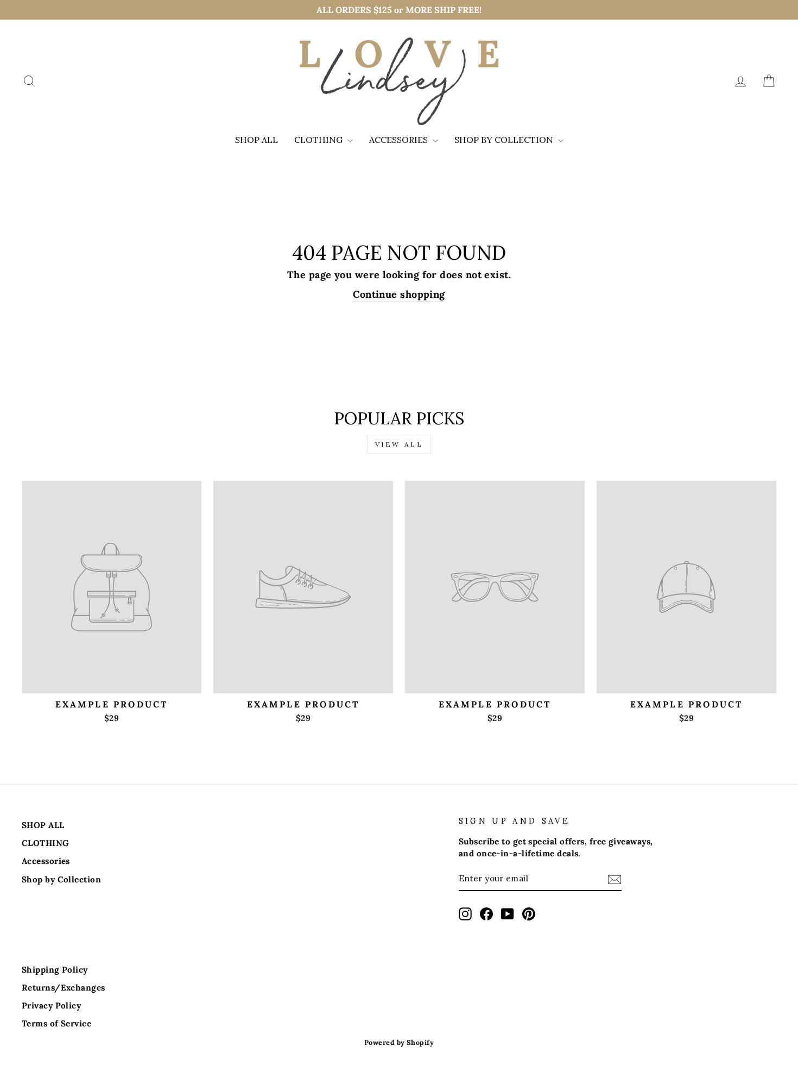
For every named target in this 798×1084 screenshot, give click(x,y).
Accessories (399, 139)
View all (399, 444)
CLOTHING (319, 139)
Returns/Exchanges (63, 987)
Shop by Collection (504, 139)
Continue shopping (399, 294)
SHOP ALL (256, 139)
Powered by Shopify (399, 1042)
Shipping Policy (55, 969)
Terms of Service (56, 1023)
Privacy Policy (51, 1005)
